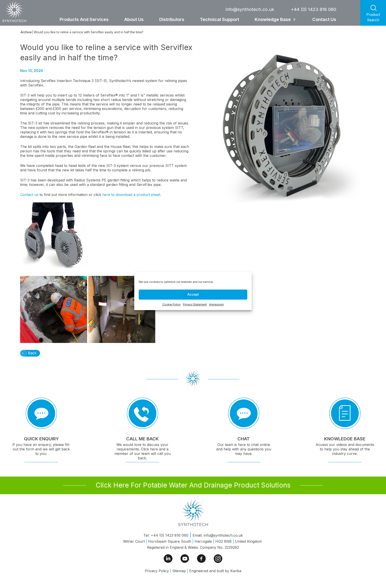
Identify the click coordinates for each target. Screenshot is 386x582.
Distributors (171, 19)
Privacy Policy (157, 571)
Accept (193, 294)
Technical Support (219, 19)
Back (32, 353)
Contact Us (324, 19)
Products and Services (84, 19)
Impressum (216, 304)
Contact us (30, 194)
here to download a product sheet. (131, 194)
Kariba (235, 571)
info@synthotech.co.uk (250, 9)
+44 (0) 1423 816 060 (313, 9)
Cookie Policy (171, 304)
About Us (134, 19)
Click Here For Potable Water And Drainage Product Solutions (193, 485)
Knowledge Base (273, 19)
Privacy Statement (195, 304)
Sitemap (179, 571)
